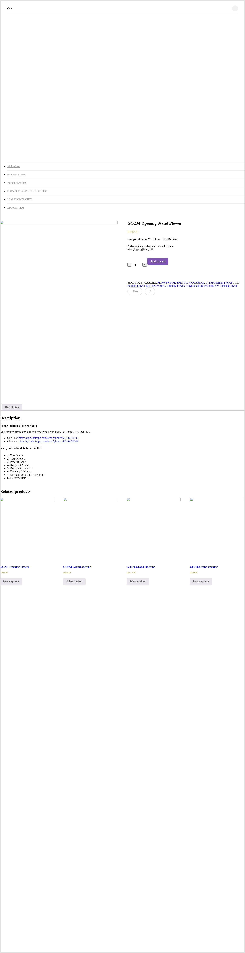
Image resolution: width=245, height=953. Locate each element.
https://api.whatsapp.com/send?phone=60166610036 (49, 437)
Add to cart (157, 261)
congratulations (194, 285)
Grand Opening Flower (219, 282)
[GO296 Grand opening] (217, 529)
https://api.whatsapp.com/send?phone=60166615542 (48, 441)
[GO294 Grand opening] (90, 529)
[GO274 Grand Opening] (154, 529)
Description (12, 407)
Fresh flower (211, 285)
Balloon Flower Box (139, 285)
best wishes (158, 285)
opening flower (228, 285)
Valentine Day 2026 (17, 183)
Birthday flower (175, 285)
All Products (13, 166)
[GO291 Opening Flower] (27, 529)
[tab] (12, 407)
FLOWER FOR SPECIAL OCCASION (180, 282)
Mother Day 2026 (16, 174)
